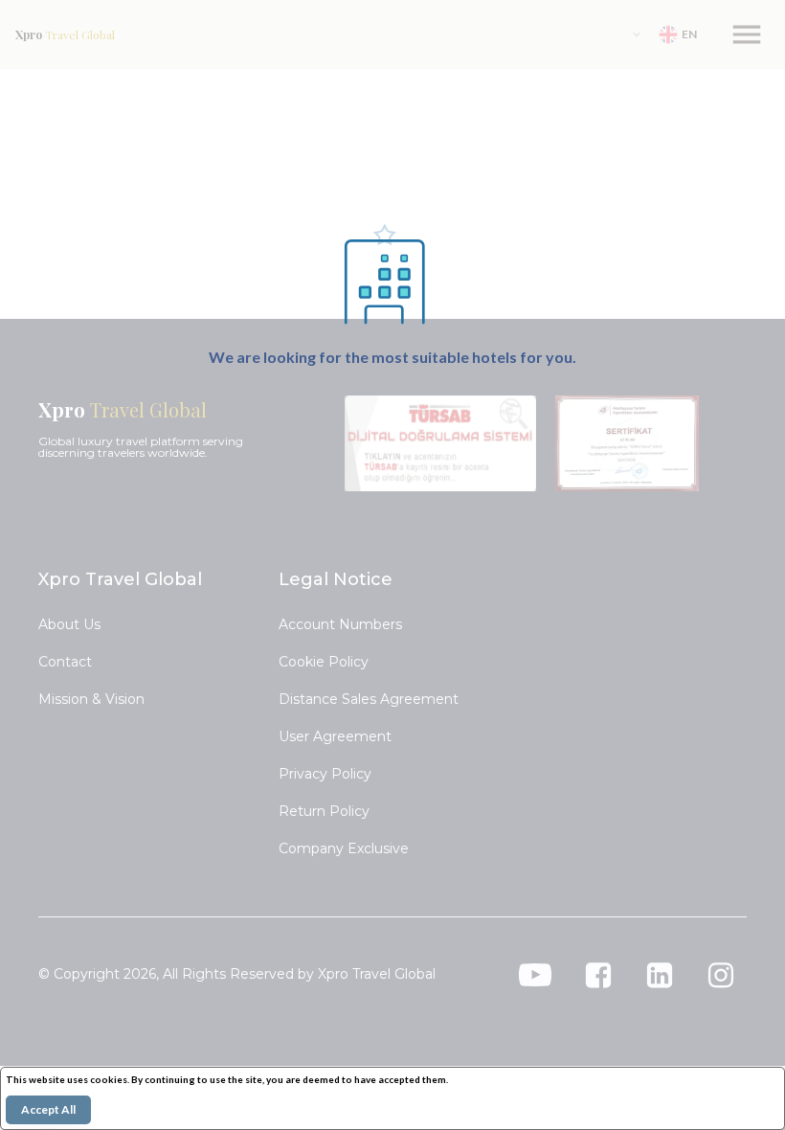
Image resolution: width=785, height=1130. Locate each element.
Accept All (48, 1109)
